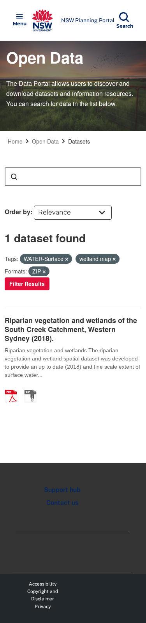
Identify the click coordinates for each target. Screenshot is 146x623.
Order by (17, 211)
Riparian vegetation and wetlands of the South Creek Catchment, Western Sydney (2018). (71, 329)
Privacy (43, 606)
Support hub (62, 489)
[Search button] (14, 176)
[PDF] (14, 388)
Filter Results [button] (27, 284)
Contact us (62, 502)
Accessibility (42, 584)
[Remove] (66, 259)
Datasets (79, 141)
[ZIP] (33, 388)
